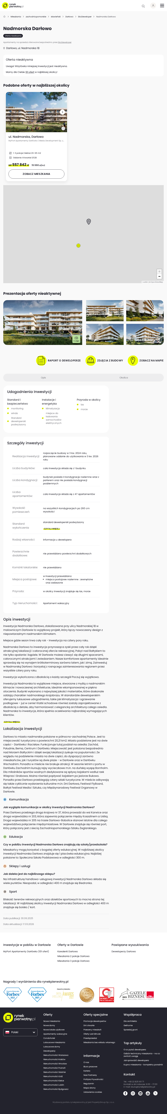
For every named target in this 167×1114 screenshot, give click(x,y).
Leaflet (145, 282)
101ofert (29, 72)
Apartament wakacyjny (56, 603)
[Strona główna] (4, 16)
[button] (62, 112)
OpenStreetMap (157, 282)
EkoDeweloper (64, 42)
